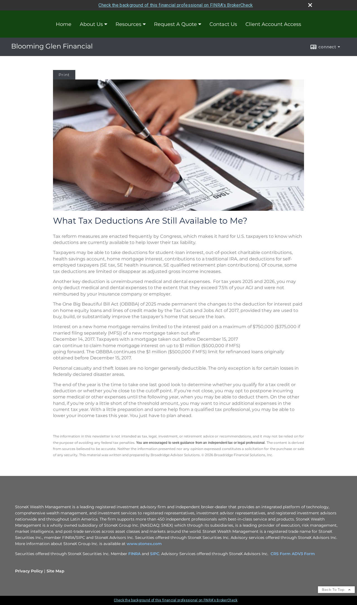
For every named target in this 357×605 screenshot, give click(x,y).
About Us (91, 24)
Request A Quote (175, 24)
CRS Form (281, 553)
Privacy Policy (29, 570)
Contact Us (223, 24)
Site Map (55, 570)
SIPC (154, 553)
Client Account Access (273, 24)
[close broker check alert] (310, 5)
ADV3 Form (303, 553)
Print (64, 74)
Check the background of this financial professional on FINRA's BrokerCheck (175, 5)
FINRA (135, 553)
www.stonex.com (144, 543)
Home (63, 24)
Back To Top (334, 589)
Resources (128, 24)
